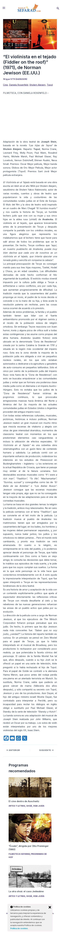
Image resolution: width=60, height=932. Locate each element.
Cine (5, 84)
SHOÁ (29, 806)
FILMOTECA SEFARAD (19, 854)
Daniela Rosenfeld (18, 84)
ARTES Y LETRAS (17, 806)
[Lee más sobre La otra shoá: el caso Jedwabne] (30, 876)
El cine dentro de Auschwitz (24, 801)
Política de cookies (19, 928)
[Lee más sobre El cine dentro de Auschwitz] (30, 787)
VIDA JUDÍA (38, 806)
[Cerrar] (50, 907)
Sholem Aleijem (37, 84)
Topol (50, 84)
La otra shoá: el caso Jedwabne (26, 891)
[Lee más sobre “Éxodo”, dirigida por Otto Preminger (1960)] (30, 827)
